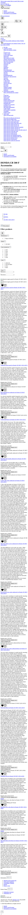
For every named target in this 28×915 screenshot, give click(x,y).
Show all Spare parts (8, 115)
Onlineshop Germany (9, 892)
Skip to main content (6, 1)
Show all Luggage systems (10, 50)
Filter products (6, 225)
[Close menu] (9, 36)
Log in (2, 4)
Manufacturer (4, 235)
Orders (18, 40)
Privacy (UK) (7, 886)
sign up (3, 39)
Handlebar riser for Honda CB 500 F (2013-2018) (12, 776)
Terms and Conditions (9, 882)
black (6, 267)
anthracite (7, 263)
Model (2, 241)
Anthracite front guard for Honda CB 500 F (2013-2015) (14, 365)
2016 (6, 254)
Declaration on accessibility (10, 13)
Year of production (5, 247)
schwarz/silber (8, 264)
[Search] (16, 21)
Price (2, 270)
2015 (6, 252)
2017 (6, 255)
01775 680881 (7, 5)
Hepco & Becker (9, 238)
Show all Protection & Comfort (11, 92)
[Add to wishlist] (4, 285)
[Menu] (2, 18)
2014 (6, 251)
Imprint (5, 10)
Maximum (7, 274)
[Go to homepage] (5, 16)
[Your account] (2, 32)
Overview (3, 40)
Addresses (14, 40)
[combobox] (7, 22)
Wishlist (22, 40)
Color (2, 260)
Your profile (8, 40)
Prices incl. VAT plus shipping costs (9, 356)
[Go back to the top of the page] (2, 912)
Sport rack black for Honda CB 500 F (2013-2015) (13, 707)
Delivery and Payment (9, 12)
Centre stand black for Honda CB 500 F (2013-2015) (13, 419)
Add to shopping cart (5, 358)
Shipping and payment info (10, 880)
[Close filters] (2, 233)
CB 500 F (7, 244)
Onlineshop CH (7, 893)
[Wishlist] (2, 30)
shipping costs (16, 899)
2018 (6, 257)
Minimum (7, 271)
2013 (6, 250)
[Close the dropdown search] (20, 21)
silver (6, 266)
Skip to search (14, 1)
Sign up (7, 4)
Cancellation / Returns (9, 883)
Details (2, 798)
